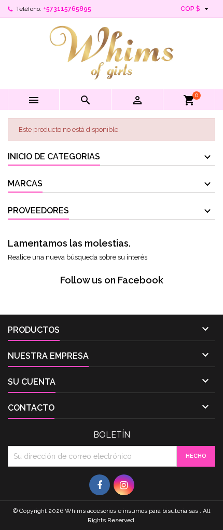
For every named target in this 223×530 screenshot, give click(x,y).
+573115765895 (67, 8)
